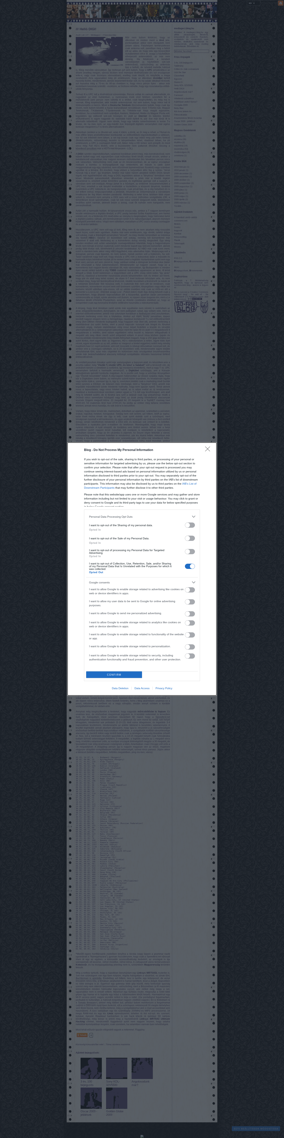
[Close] (209, 450)
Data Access (142, 688)
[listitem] (142, 517)
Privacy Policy (164, 688)
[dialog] (142, 569)
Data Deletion (120, 688)
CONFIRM (114, 674)
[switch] (190, 525)
